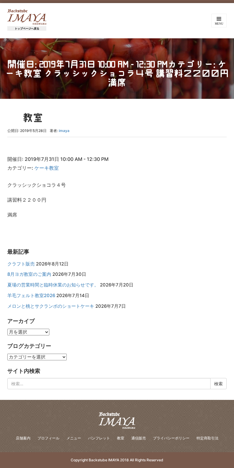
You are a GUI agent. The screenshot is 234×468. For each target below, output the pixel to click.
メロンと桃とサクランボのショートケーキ (50, 306)
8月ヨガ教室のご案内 (29, 274)
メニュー (73, 438)
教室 (120, 438)
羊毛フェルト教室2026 (31, 295)
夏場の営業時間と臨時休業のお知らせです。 (53, 285)
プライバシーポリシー (171, 438)
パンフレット (99, 438)
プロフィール (48, 438)
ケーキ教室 (46, 168)
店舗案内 (23, 438)
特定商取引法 (207, 438)
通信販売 (138, 438)
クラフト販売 (21, 264)
